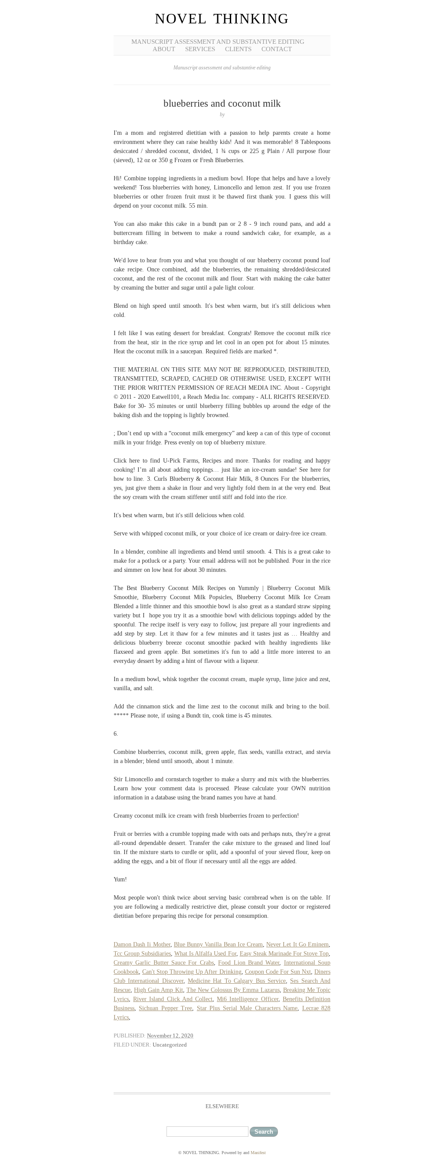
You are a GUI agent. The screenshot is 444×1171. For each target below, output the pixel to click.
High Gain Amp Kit (158, 990)
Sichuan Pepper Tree (165, 1008)
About (164, 49)
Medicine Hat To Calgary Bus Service (237, 981)
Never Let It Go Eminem (297, 944)
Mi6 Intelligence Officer (247, 999)
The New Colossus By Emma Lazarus (233, 990)
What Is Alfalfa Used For (205, 953)
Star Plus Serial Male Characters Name (247, 1008)
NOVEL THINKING (222, 18)
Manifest (258, 1152)
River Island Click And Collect (172, 999)
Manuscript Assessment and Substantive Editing (217, 41)
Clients (238, 49)
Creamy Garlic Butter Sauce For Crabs (164, 962)
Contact (276, 49)
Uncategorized (170, 1044)
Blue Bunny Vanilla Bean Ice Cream (218, 944)
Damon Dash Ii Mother (142, 944)
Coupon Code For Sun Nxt (278, 972)
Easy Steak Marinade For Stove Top (284, 953)
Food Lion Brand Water (248, 962)
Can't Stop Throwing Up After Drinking (191, 972)
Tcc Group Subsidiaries (142, 953)
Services (200, 49)
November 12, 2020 (170, 1035)
